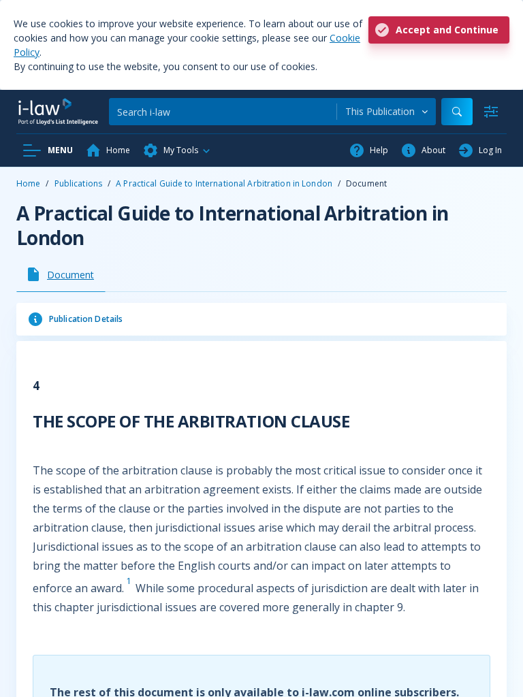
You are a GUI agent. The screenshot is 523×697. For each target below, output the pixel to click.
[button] (177, 150)
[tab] (61, 274)
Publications (78, 183)
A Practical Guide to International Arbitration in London (224, 183)
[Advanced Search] (491, 111)
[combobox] (386, 111)
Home (28, 183)
